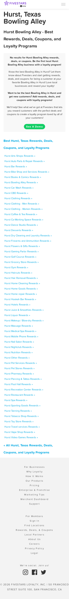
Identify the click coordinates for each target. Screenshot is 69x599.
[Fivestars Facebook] (34, 572)
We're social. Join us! (34, 565)
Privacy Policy (34, 548)
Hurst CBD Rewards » (16, 193)
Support (34, 504)
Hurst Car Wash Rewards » (18, 187)
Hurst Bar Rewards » (15, 166)
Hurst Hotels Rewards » (17, 304)
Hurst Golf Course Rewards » (20, 257)
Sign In (34, 521)
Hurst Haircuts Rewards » (18, 272)
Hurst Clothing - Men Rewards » (21, 203)
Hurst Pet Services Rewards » (20, 363)
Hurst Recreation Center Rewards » (23, 389)
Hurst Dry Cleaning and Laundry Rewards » (28, 235)
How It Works (35, 476)
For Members (34, 516)
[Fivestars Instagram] (25, 572)
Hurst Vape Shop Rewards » (19, 432)
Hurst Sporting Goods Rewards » (22, 405)
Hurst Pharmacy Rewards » (19, 373)
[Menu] (63, 4)
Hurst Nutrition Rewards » (18, 352)
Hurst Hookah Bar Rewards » (20, 299)
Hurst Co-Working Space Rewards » (23, 219)
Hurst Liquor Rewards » (17, 315)
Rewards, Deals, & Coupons (34, 530)
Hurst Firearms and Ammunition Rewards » (27, 241)
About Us (34, 539)
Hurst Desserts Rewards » (18, 230)
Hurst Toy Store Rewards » (18, 421)
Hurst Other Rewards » (17, 357)
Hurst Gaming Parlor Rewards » (21, 251)
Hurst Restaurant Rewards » (19, 395)
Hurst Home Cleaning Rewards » (22, 283)
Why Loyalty (34, 471)
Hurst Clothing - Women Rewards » (23, 209)
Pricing (34, 485)
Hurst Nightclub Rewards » (19, 347)
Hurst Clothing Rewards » (18, 198)
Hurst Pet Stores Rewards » (19, 368)
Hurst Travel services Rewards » (22, 426)
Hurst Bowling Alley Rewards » (21, 182)
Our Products (35, 480)
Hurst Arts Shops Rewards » (19, 156)
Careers (34, 544)
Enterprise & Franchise (34, 490)
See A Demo (34, 126)
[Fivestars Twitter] (43, 572)
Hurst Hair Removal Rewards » (21, 278)
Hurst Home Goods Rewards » (21, 288)
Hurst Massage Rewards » (18, 326)
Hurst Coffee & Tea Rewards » (20, 214)
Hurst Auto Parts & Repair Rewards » (24, 161)
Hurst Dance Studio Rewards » (21, 225)
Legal (34, 553)
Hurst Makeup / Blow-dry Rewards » (24, 320)
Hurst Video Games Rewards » (21, 437)
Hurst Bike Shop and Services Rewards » (26, 172)
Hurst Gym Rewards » (16, 267)
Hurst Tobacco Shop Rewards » (21, 416)
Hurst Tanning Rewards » (18, 411)
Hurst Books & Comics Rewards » (22, 177)
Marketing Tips (34, 494)
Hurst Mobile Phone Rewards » (21, 336)
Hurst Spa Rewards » (15, 400)
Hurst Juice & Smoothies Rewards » (24, 310)
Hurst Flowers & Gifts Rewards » (22, 246)
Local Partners (34, 534)
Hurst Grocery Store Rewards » (21, 262)
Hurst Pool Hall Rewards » (18, 384)
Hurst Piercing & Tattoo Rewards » (23, 379)
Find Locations (34, 525)
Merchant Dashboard (34, 499)
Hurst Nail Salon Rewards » (19, 341)
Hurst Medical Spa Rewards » (20, 331)
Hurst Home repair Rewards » (20, 294)
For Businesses (34, 467)
